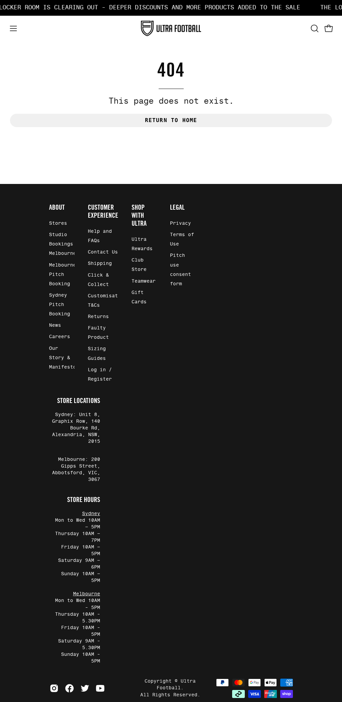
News (55, 325)
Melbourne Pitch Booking (62, 274)
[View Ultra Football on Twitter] (85, 688)
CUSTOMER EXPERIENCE (103, 211)
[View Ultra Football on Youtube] (100, 688)
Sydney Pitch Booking (59, 304)
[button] (314, 28)
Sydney (91, 513)
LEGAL (177, 207)
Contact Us (103, 252)
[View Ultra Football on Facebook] (69, 688)
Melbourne (86, 594)
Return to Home (171, 120)
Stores (58, 223)
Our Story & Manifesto (62, 358)
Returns (98, 316)
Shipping (100, 264)
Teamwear (144, 281)
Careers (59, 337)
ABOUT (57, 207)
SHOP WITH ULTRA (139, 215)
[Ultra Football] (171, 28)
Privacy (180, 223)
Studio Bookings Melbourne (62, 244)
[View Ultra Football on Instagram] (54, 688)
